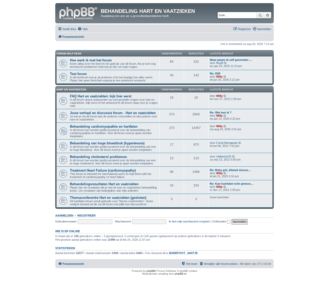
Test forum (78, 74)
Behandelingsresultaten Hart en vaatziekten (104, 184)
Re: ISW (215, 73)
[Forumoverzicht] (79, 12)
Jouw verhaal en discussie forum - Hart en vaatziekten (113, 113)
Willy (219, 76)
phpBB (151, 270)
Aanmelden (64, 215)
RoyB (219, 62)
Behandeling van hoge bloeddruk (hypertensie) (107, 143)
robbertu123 (223, 156)
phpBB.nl (180, 273)
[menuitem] (83, 29)
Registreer (86, 215)
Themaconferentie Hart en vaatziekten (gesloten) (108, 198)
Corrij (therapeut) (226, 142)
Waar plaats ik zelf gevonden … (231, 59)
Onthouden (219, 221)
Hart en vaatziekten (71, 89)
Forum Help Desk (69, 53)
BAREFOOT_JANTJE (183, 253)
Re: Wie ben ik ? (221, 112)
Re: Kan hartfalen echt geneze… (231, 183)
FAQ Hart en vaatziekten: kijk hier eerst (100, 96)
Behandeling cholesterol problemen (98, 157)
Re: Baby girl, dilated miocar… (230, 170)
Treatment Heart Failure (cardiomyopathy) (103, 170)
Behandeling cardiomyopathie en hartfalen (104, 126)
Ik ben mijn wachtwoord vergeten (189, 221)
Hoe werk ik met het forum (91, 60)
